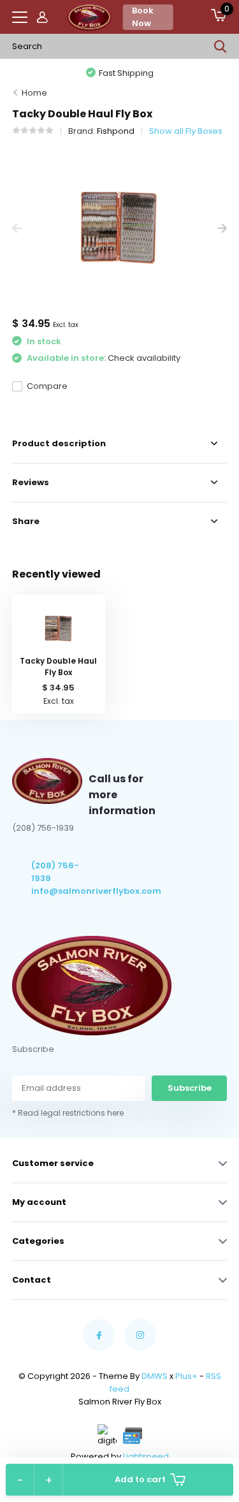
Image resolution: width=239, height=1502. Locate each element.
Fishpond (115, 131)
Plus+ (186, 1376)
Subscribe (190, 1088)
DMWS (154, 1376)
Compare (47, 386)
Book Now (143, 16)
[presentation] (17, 228)
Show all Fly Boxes (185, 131)
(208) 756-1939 (55, 871)
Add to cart (140, 1479)
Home (34, 93)
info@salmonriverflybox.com (60, 891)
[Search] (220, 46)
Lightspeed (146, 1456)
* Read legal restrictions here (68, 1112)
